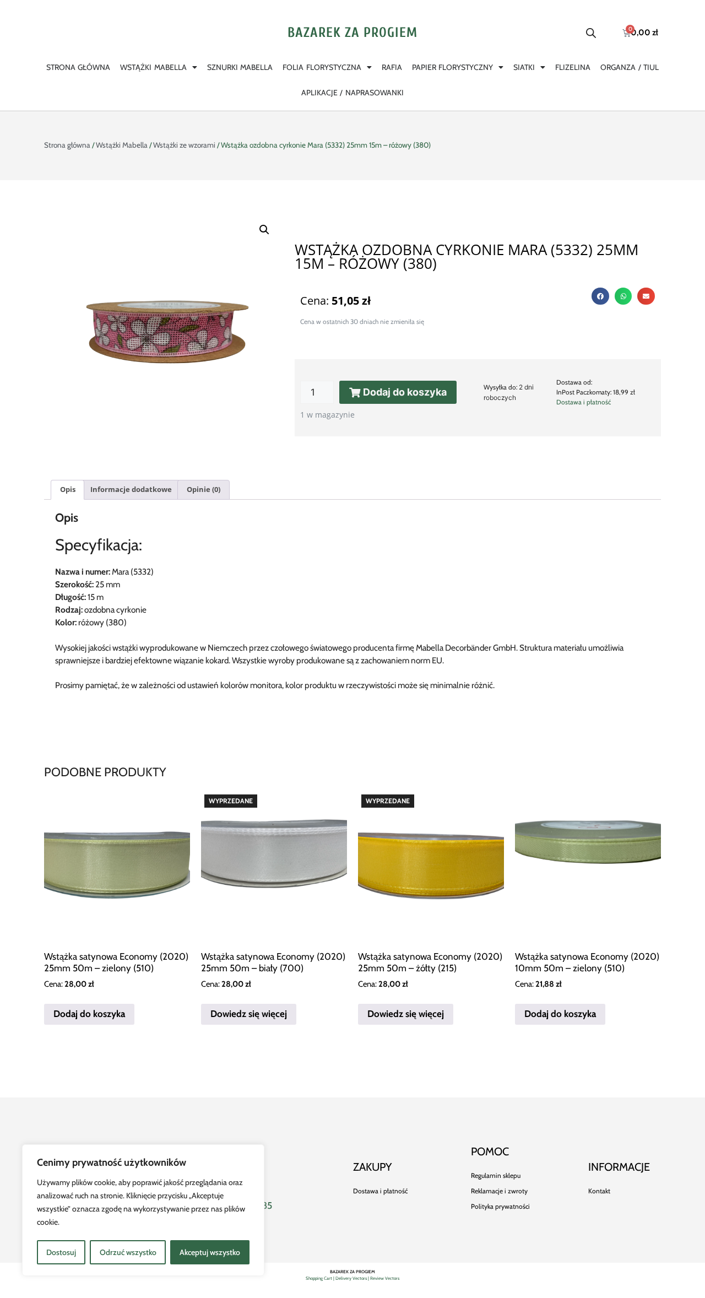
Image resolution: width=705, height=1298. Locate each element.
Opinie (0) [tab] (203, 489)
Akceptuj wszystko (210, 1252)
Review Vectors (384, 1278)
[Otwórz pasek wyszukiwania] (590, 33)
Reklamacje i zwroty (499, 1191)
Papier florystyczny (452, 67)
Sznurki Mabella (240, 67)
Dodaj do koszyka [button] (89, 1013)
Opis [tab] (67, 489)
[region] (143, 1210)
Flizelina (572, 67)
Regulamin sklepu (495, 1175)
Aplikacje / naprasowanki (352, 93)
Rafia (392, 67)
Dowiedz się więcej (248, 1013)
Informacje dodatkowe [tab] (131, 489)
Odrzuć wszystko (128, 1252)
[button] (264, 230)
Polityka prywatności (500, 1206)
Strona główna (78, 67)
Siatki (524, 67)
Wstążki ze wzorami (184, 144)
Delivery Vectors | (352, 1278)
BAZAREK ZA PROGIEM (352, 33)
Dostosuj (61, 1252)
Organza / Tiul (629, 67)
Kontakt (599, 1191)
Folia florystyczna (322, 67)
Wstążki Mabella (153, 67)
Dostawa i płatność (583, 402)
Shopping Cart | (320, 1278)
